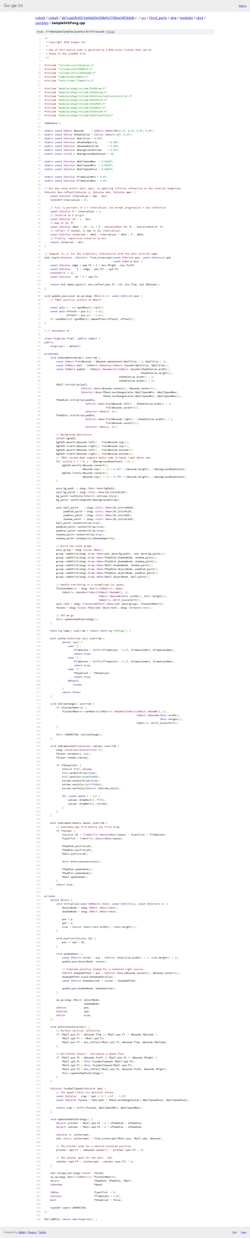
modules (186, 18)
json (243, 1232)
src (143, 18)
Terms (42, 1232)
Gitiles (22, 1232)
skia (173, 18)
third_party (158, 18)
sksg (199, 18)
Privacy (32, 1232)
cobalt (40, 18)
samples (41, 23)
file (110, 31)
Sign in (242, 6)
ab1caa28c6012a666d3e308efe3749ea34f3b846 (98, 18)
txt (234, 1232)
